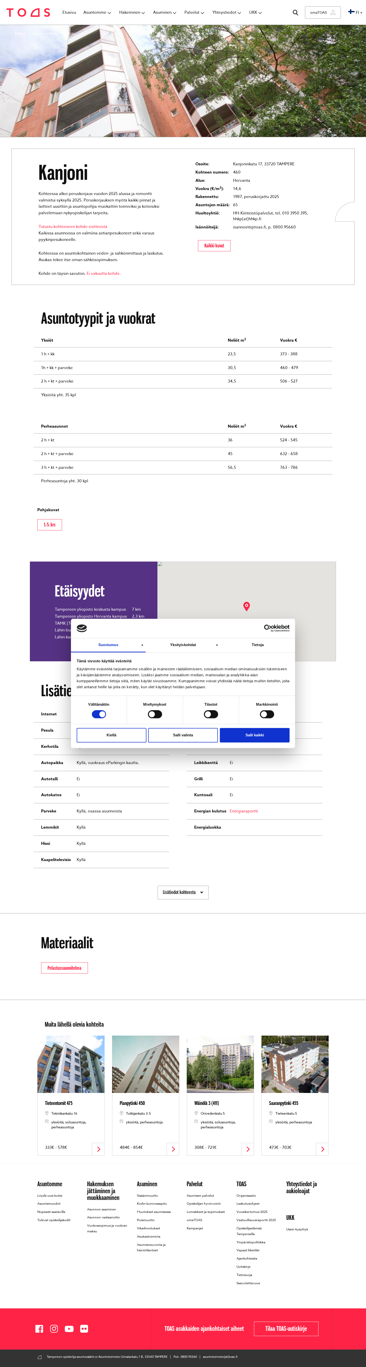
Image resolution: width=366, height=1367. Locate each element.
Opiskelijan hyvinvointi (204, 1203)
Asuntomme (94, 12)
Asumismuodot (49, 1203)
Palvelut (191, 12)
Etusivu (69, 12)
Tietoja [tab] (258, 645)
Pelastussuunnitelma (64, 968)
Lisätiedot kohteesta (179, 892)
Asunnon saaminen (101, 1209)
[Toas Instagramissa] (56, 1329)
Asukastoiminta (148, 1236)
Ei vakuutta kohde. (104, 274)
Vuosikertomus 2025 (252, 1211)
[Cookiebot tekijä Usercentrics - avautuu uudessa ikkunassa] (268, 628)
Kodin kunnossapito (152, 1203)
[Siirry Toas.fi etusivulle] (28, 12)
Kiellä (111, 735)
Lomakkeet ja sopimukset (206, 1211)
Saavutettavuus (248, 1283)
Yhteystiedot (224, 12)
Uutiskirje (243, 1266)
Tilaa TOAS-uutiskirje (286, 1328)
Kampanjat (195, 1228)
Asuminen (162, 12)
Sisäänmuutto (147, 1195)
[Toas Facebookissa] (41, 1329)
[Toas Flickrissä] (85, 1329)
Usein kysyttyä (297, 1229)
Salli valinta (183, 735)
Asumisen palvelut (200, 1195)
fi (357, 13)
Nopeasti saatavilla (51, 1211)
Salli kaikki (254, 735)
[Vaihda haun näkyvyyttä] (296, 12)
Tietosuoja (244, 1274)
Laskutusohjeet (248, 1203)
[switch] (155, 714)
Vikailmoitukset (148, 1228)
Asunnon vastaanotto (103, 1217)
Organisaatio (246, 1195)
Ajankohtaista (247, 1258)
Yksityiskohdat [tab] (183, 645)
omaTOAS (318, 12)
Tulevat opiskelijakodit (53, 1220)
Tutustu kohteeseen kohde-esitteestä (73, 227)
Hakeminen (129, 12)
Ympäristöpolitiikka (251, 1242)
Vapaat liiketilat (248, 1250)
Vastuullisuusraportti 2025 (256, 1220)
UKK (253, 12)
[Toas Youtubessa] (70, 1329)
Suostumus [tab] (108, 645)
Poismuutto (146, 1220)
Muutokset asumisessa (154, 1211)
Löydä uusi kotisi (44, 33)
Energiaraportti (244, 811)
